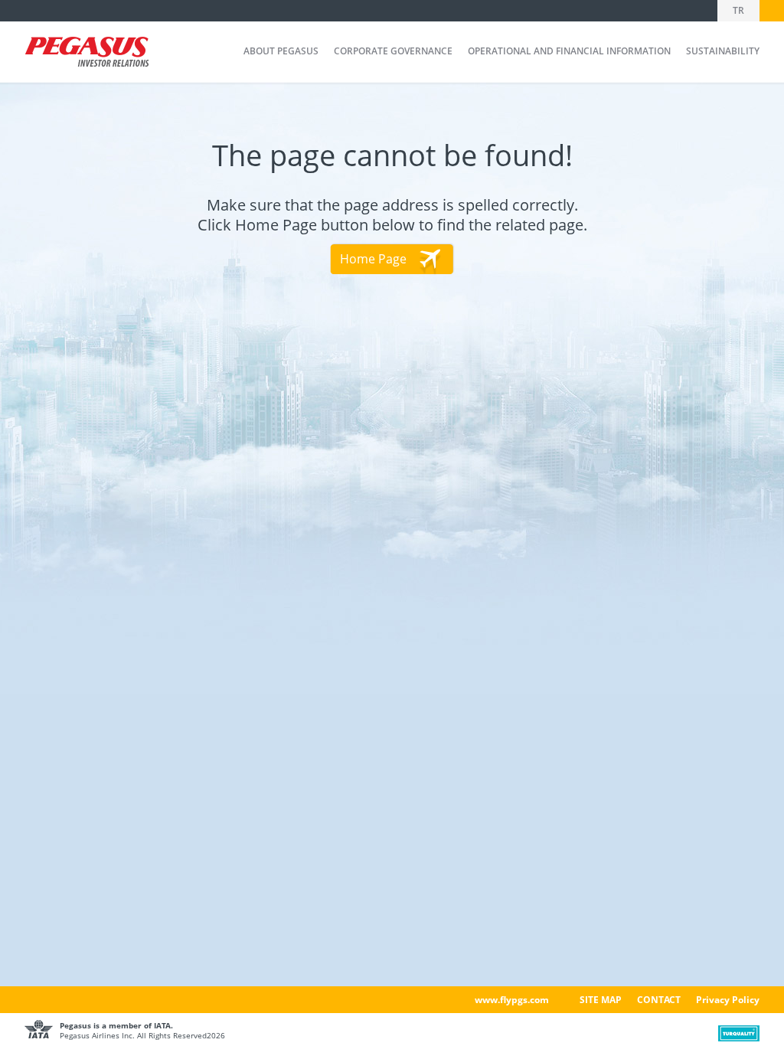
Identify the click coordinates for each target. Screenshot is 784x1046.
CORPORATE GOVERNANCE (393, 50)
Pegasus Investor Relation (86, 53)
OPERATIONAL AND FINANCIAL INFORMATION (569, 50)
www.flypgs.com (512, 999)
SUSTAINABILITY (723, 50)
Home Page (373, 258)
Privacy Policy (728, 999)
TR (738, 10)
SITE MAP (601, 999)
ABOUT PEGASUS (280, 50)
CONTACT (659, 999)
